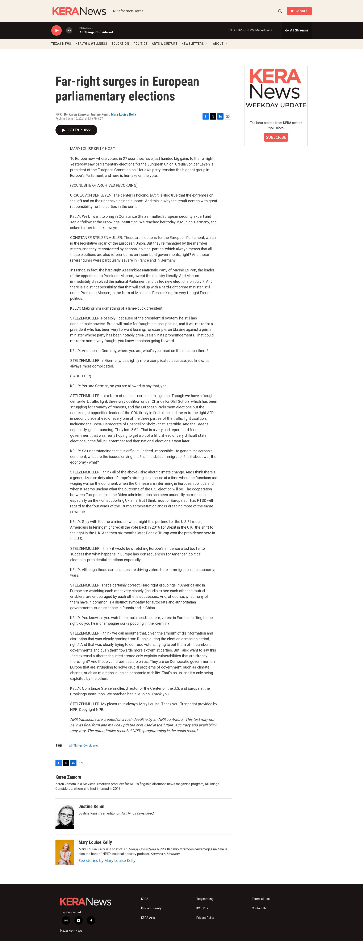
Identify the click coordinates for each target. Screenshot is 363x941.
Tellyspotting (204, 899)
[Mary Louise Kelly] (64, 852)
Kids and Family (151, 908)
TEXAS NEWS (61, 43)
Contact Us (259, 908)
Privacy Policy (205, 917)
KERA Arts (148, 917)
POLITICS (140, 43)
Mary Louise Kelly (123, 114)
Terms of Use (261, 899)
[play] (56, 30)
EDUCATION (120, 43)
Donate (301, 11)
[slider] (75, 30)
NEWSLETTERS (193, 43)
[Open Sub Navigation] (207, 43)
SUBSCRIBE (276, 137)
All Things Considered (84, 745)
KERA (145, 899)
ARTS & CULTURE (164, 43)
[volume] (69, 30)
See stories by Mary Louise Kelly (107, 860)
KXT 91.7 (202, 908)
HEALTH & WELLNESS (91, 43)
